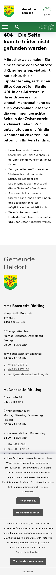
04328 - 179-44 (18, 449)
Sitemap (13, 198)
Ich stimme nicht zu (28, 512)
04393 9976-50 (18, 369)
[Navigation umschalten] (5, 27)
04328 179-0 (17, 444)
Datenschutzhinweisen (36, 487)
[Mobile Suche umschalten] (17, 27)
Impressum (28, 571)
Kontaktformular (39, 222)
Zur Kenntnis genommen (28, 561)
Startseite (15, 155)
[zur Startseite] (9, 11)
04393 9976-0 (17, 364)
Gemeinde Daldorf (29, 11)
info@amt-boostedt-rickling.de (28, 374)
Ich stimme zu (28, 500)
